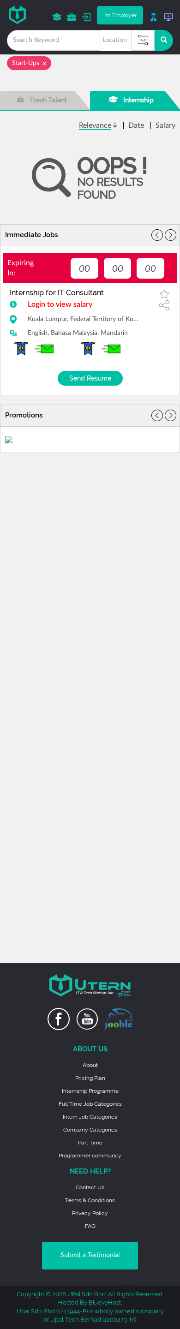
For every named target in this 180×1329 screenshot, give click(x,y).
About (90, 1065)
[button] (170, 235)
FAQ (90, 1226)
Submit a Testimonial (90, 1255)
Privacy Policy (90, 1213)
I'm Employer (120, 15)
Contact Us (90, 1187)
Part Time (90, 1142)
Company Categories (90, 1129)
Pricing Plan (90, 1078)
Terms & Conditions (90, 1200)
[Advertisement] (90, 515)
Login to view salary (60, 304)
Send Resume (90, 378)
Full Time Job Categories (90, 1104)
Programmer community (90, 1155)
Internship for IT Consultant (57, 292)
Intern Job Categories (90, 1117)
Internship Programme (90, 1091)
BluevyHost (105, 1302)
